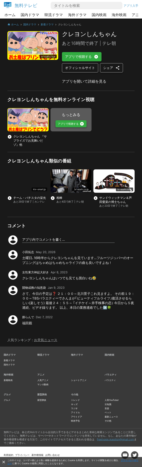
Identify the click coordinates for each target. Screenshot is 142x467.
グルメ (7, 394)
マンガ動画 (42, 384)
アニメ (41, 374)
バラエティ (111, 374)
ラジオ (74, 408)
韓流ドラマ (53, 15)
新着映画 (8, 380)
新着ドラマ (9, 360)
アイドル (75, 412)
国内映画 (99, 15)
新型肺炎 (42, 394)
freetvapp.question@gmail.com (115, 439)
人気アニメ (42, 380)
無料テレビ (26, 5)
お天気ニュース (45, 340)
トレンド (75, 400)
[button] (130, 190)
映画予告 (75, 420)
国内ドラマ (30, 15)
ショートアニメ (79, 380)
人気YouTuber (112, 400)
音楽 (107, 408)
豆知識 (108, 404)
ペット (108, 412)
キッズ (74, 404)
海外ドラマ (77, 15)
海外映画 (119, 15)
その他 (74, 394)
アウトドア (76, 416)
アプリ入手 (131, 5)
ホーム (10, 15)
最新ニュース (111, 416)
